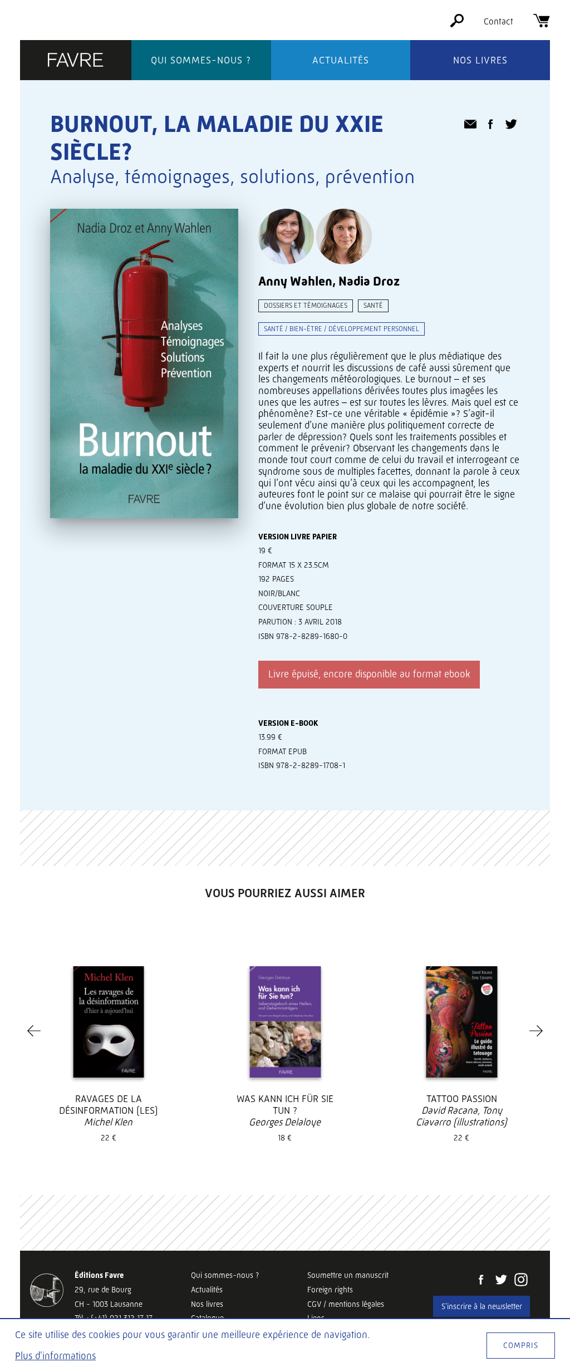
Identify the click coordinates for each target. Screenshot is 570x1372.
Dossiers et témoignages (305, 305)
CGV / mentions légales (345, 1304)
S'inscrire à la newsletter (481, 1306)
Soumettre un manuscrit (348, 1275)
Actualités (340, 60)
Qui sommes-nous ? (201, 60)
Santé (373, 305)
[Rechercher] (457, 24)
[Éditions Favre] (75, 61)
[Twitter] (501, 1281)
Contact (498, 21)
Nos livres (480, 60)
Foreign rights (330, 1289)
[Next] (536, 1031)
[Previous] (34, 1031)
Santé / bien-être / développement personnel (341, 328)
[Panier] (541, 24)
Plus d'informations (55, 1355)
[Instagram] (521, 1281)
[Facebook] (481, 1281)
